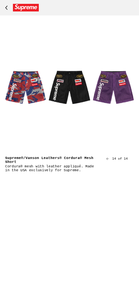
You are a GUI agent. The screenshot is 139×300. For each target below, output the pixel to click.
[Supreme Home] (21, 8)
